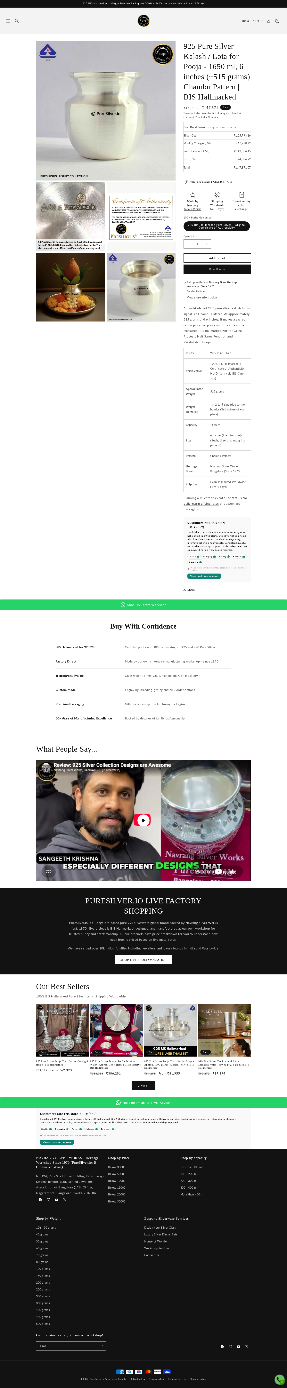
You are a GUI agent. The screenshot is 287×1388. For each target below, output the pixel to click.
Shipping (217, 201)
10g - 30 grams (46, 1227)
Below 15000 (117, 1187)
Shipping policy (198, 1378)
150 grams (43, 1275)
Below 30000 (117, 1201)
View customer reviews (204, 576)
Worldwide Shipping (214, 113)
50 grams (42, 1241)
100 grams (43, 1269)
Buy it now (217, 269)
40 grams (42, 1234)
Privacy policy (156, 1378)
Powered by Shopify (116, 1379)
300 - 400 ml (188, 1187)
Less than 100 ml (191, 1167)
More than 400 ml (192, 1194)
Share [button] (191, 589)
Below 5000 (116, 1173)
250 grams (43, 1289)
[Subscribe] (102, 1346)
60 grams (42, 1248)
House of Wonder (156, 1241)
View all (144, 1085)
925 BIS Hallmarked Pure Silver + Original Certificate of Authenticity (217, 226)
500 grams (43, 1323)
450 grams (43, 1317)
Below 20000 (117, 1194)
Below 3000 (116, 1167)
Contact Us (151, 1255)
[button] (8, 21)
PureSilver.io (97, 1379)
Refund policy (137, 1378)
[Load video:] (143, 820)
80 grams (42, 1262)
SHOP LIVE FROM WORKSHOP (143, 960)
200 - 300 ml (188, 1180)
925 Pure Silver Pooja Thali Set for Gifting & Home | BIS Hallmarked (62, 1063)
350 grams (43, 1303)
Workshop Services (156, 1248)
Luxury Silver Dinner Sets (160, 1234)
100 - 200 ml (188, 1173)
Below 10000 (117, 1180)
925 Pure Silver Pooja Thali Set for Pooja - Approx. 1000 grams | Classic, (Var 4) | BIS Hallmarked (169, 1064)
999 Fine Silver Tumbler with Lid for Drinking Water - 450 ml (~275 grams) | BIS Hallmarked (223, 1064)
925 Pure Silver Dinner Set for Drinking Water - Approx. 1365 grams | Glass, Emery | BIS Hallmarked (115, 1064)
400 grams (43, 1310)
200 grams (43, 1282)
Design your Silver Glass (160, 1227)
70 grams (42, 1255)
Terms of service (177, 1378)
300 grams (43, 1296)
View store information (202, 297)
